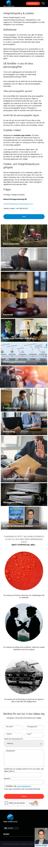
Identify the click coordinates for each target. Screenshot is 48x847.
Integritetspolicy (24, 844)
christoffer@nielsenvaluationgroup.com (18, 204)
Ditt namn (9, 726)
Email (29, 734)
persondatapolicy (24, 786)
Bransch (7, 778)
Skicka (24, 796)
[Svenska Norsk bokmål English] (11, 828)
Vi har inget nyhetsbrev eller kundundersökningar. (22, 789)
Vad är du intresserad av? (13, 739)
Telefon (9, 734)
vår (18, 786)
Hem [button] (24, 216)
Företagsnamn (32, 726)
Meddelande (10, 751)
